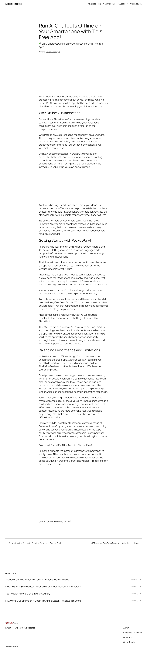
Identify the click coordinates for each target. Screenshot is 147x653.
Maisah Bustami (51, 52)
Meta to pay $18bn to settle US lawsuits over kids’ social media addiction (43, 586)
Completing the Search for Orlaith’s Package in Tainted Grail (35, 543)
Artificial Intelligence (55, 521)
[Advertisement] (73, 77)
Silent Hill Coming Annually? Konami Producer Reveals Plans (37, 579)
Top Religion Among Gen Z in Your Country (27, 593)
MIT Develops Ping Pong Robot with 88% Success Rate (114, 543)
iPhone (81, 445)
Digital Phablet (13, 3)
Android (72, 445)
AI (59, 52)
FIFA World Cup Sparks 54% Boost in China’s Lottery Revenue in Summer (43, 600)
